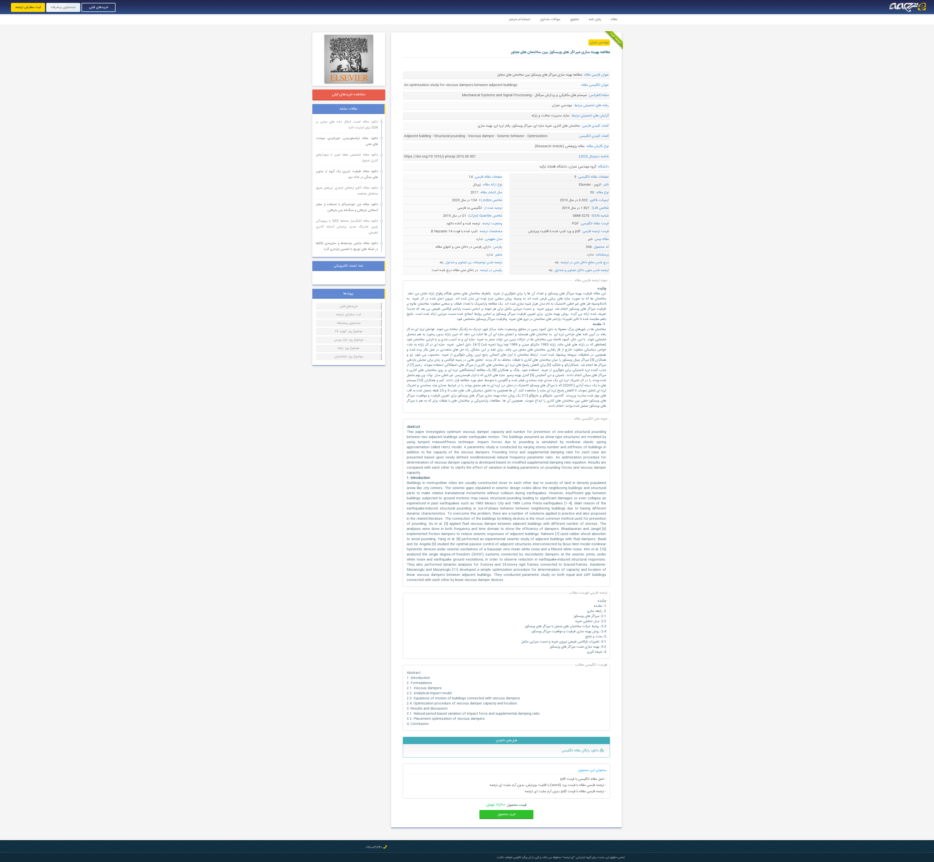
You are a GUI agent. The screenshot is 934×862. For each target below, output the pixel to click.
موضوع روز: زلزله (348, 348)
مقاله (614, 19)
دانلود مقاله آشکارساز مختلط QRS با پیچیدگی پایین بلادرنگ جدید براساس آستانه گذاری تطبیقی (347, 226)
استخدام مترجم (519, 19)
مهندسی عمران (599, 42)
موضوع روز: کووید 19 (348, 331)
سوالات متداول (550, 19)
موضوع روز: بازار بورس (348, 340)
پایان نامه (595, 19)
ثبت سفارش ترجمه (28, 7)
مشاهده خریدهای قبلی (349, 94)
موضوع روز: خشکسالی (348, 356)
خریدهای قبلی (98, 7)
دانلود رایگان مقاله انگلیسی (580, 751)
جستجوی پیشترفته (349, 323)
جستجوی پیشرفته (63, 7)
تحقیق (574, 19)
